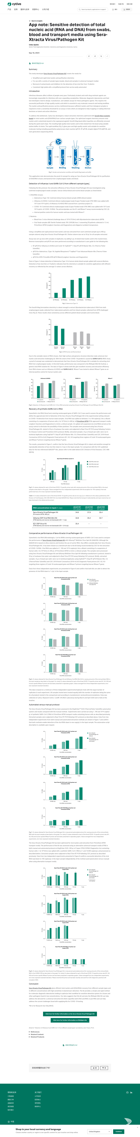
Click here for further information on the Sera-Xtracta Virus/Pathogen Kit (70, 1014)
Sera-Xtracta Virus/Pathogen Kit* (55, 74)
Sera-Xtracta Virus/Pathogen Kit (54, 540)
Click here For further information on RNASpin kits (70, 1020)
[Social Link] (89, 56)
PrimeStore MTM (82, 421)
